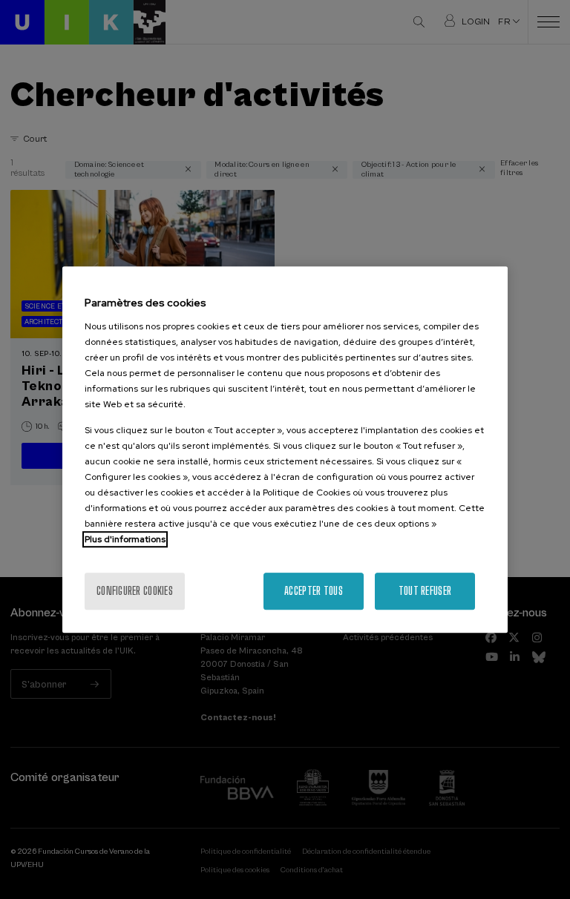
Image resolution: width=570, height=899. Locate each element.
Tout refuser (425, 590)
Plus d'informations (125, 539)
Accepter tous (313, 590)
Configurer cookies (134, 590)
